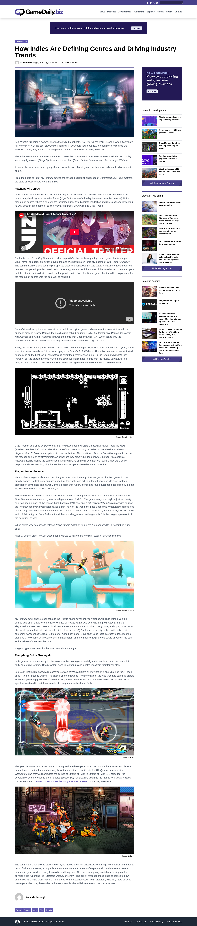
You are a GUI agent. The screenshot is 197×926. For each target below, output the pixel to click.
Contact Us (141, 922)
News (102, 12)
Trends (49, 910)
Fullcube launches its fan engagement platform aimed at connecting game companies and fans (170, 347)
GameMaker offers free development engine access (169, 145)
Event (18, 910)
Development (124, 12)
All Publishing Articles (162, 268)
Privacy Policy (156, 922)
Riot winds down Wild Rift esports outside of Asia (169, 290)
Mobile (169, 12)
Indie (35, 910)
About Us (128, 922)
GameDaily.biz (29, 922)
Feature (26, 910)
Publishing (138, 12)
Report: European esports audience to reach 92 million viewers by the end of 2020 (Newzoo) (170, 319)
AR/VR (160, 12)
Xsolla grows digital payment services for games (168, 158)
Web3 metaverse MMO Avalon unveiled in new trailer (169, 171)
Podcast (111, 12)
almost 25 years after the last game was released (62, 781)
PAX (41, 910)
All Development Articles (162, 183)
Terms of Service (174, 922)
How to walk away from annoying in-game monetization (169, 231)
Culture (178, 12)
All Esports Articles (162, 359)
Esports (151, 12)
